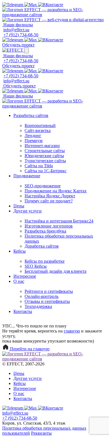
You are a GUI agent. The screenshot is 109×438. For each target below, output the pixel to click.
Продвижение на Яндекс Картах (56, 190)
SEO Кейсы (36, 266)
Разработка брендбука (45, 231)
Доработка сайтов (42, 246)
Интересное (24, 276)
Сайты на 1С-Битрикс (46, 170)
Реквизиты (41, 433)
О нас (18, 281)
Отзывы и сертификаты (47, 301)
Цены (18, 206)
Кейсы (19, 251)
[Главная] (54, 14)
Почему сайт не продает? (49, 200)
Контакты (22, 311)
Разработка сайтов (30, 115)
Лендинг (33, 135)
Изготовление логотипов (49, 226)
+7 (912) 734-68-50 (20, 34)
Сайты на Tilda (39, 165)
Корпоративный (40, 125)
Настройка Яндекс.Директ (50, 195)
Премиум (33, 140)
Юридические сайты (44, 155)
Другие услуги (27, 211)
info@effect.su (16, 29)
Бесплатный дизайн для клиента (55, 271)
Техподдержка (38, 306)
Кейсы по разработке (45, 261)
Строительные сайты (45, 150)
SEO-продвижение (43, 185)
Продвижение (26, 175)
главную (72, 331)
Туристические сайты (45, 160)
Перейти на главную (29, 348)
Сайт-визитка (38, 130)
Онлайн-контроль (41, 296)
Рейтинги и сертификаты (49, 291)
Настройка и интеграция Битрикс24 (59, 221)
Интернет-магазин (42, 145)
